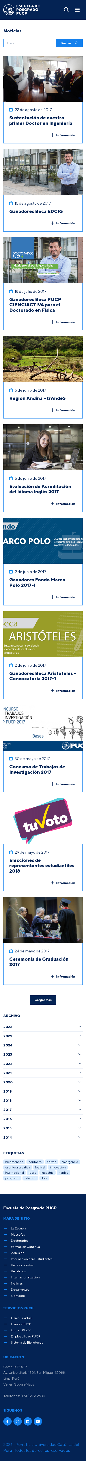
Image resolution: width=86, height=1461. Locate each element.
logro (32, 1172)
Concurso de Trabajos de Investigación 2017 (37, 769)
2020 (8, 1082)
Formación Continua (25, 1246)
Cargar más (43, 1000)
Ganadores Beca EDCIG (36, 211)
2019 (7, 1091)
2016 (7, 1119)
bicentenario (14, 1162)
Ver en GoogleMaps (18, 1384)
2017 (7, 1109)
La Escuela (18, 1228)
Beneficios (18, 1271)
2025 (7, 1036)
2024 (7, 1045)
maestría (47, 1172)
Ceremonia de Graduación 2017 (39, 961)
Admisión (17, 1253)
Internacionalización (25, 1277)
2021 (7, 1073)
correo (51, 1162)
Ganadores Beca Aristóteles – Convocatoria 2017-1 (42, 676)
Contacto (18, 1295)
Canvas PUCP (21, 1324)
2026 (7, 1027)
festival (40, 1167)
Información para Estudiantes (31, 1259)
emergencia (70, 1162)
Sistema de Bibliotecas (27, 1342)
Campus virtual (21, 1318)
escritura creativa (17, 1167)
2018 (7, 1100)
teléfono (30, 1178)
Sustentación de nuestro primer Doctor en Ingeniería (40, 120)
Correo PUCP (21, 1330)
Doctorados (19, 1240)
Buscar (66, 43)
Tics (44, 1178)
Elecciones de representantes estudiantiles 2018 (41, 865)
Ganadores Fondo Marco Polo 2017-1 (37, 582)
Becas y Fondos (22, 1265)
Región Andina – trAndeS (37, 398)
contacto (35, 1162)
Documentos (20, 1289)
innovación (58, 1167)
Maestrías (18, 1234)
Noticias (17, 1283)
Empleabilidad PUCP (25, 1336)
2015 (7, 1128)
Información (65, 135)
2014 (7, 1137)
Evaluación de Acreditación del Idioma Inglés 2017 (40, 489)
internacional (14, 1172)
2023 (7, 1054)
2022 (7, 1064)
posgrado (12, 1178)
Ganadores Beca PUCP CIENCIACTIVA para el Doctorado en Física (35, 304)
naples (63, 1172)
